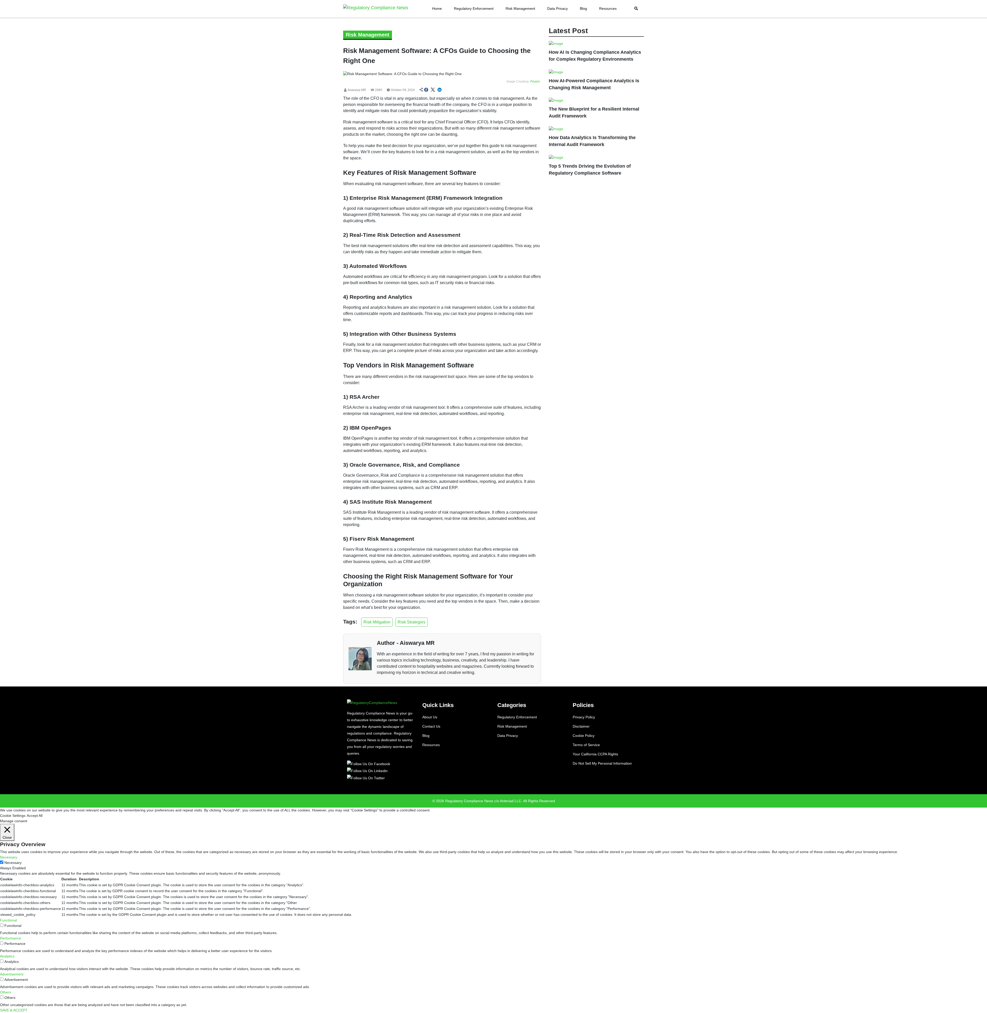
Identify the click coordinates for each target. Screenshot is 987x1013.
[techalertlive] (369, 764)
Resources (608, 8)
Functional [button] (8, 920)
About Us (429, 717)
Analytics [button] (7, 956)
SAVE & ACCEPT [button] (14, 1010)
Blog (583, 8)
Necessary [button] (8, 857)
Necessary (13, 863)
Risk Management (520, 8)
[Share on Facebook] (426, 90)
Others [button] (5, 992)
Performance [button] (10, 938)
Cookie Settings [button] (12, 815)
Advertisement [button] (11, 974)
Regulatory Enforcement (474, 8)
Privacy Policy (584, 717)
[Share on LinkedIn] (439, 90)
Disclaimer (581, 726)
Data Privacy (557, 8)
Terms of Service (586, 745)
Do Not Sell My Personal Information (602, 763)
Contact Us (431, 726)
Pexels (535, 81)
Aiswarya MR (356, 90)
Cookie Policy (584, 736)
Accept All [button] (34, 815)
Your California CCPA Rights (595, 754)
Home (437, 8)
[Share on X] (432, 90)
